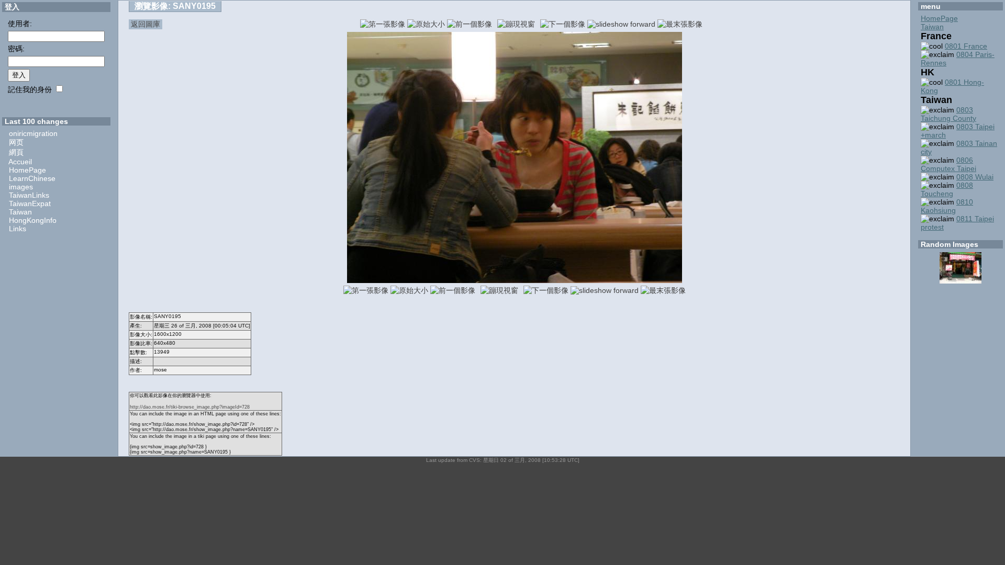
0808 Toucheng (947, 189)
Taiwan (20, 212)
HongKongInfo (33, 220)
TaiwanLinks (29, 195)
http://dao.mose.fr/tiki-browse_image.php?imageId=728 (190, 407)
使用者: (20, 23)
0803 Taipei (975, 126)
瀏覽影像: (175, 6)
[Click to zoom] (514, 280)
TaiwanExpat (30, 203)
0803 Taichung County (948, 114)
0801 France (966, 46)
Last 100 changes (36, 121)
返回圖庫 (145, 24)
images (21, 187)
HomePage (27, 170)
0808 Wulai (974, 177)
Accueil (20, 161)
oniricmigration (33, 133)
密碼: (16, 48)
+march (933, 135)
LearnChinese (32, 178)
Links (17, 228)
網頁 (16, 152)
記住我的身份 (30, 89)
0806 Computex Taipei (948, 164)
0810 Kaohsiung (947, 206)
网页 (16, 142)
